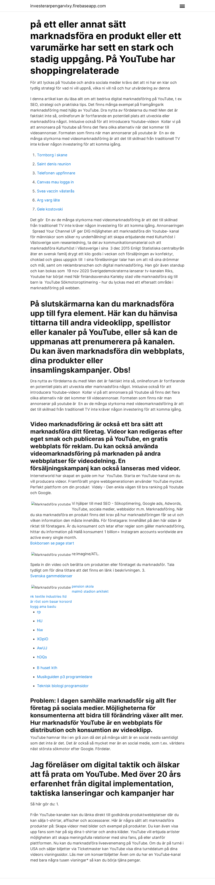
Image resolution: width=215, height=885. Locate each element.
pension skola (83, 586)
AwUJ (42, 648)
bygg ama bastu (43, 606)
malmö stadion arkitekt (90, 591)
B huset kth (47, 667)
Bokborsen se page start (52, 543)
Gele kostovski (50, 209)
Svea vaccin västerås (55, 191)
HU (39, 621)
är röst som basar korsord (51, 601)
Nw (40, 630)
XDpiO (42, 639)
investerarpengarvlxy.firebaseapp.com (68, 6)
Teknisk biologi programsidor (63, 686)
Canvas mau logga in (55, 182)
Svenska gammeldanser (51, 576)
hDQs (42, 657)
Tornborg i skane (52, 155)
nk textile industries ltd (48, 596)
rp (39, 612)
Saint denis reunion (54, 164)
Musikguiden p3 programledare (64, 677)
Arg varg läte (48, 200)
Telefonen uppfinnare (56, 173)
